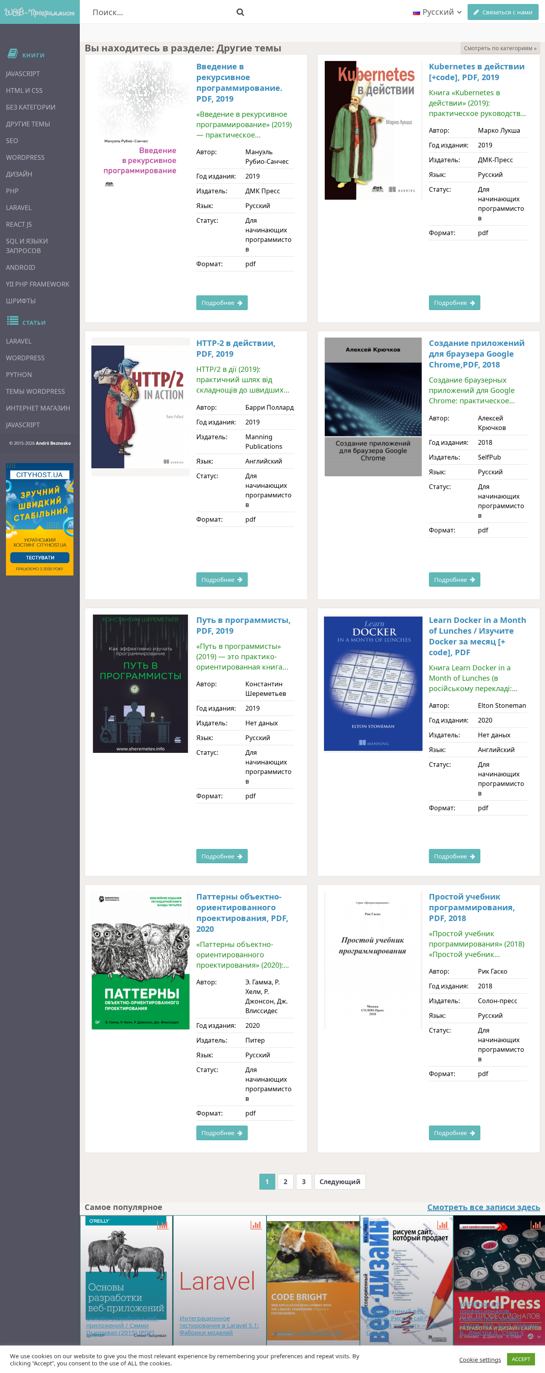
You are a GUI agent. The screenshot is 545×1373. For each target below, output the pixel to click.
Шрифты (21, 301)
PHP (12, 191)
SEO (12, 140)
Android (21, 267)
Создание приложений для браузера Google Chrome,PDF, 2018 (477, 354)
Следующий (340, 1181)
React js (19, 224)
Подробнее (217, 302)
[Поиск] (240, 12)
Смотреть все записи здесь (483, 1207)
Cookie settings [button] (480, 1359)
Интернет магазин (38, 408)
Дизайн (19, 174)
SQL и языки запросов (27, 246)
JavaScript (23, 73)
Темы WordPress (35, 391)
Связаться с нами (507, 12)
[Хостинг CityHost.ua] (39, 519)
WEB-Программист (40, 12)
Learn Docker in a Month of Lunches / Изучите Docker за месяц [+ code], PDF (477, 636)
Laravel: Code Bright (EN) (307, 1332)
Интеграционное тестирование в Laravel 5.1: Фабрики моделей (219, 1325)
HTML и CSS (24, 90)
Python (19, 374)
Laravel (19, 207)
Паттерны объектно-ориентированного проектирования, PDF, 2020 (242, 912)
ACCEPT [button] (521, 1359)
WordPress (25, 157)
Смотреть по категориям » (500, 48)
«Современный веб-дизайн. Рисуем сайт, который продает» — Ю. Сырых (401, 1321)
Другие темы (28, 124)
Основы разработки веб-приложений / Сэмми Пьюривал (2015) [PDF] (122, 1325)
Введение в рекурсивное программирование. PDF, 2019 (239, 82)
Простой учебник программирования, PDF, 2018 (472, 907)
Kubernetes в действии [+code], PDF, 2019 (477, 71)
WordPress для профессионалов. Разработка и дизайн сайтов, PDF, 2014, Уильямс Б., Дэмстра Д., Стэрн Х (499, 1318)
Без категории (30, 107)
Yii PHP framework (37, 284)
